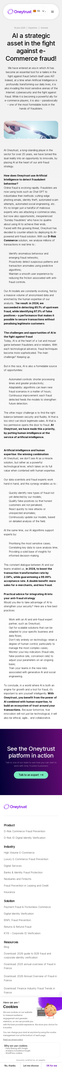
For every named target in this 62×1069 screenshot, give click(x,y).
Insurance (9, 892)
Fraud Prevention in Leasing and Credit (26, 885)
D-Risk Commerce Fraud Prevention (24, 831)
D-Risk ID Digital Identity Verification (24, 837)
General (44, 28)
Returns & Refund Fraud (17, 926)
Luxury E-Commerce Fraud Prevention (26, 859)
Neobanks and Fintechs (17, 878)
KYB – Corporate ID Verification (22, 933)
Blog (6, 946)
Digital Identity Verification (19, 913)
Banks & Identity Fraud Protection (23, 872)
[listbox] (38, 11)
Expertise (32, 28)
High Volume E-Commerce (19, 852)
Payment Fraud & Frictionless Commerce (27, 907)
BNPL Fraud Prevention (17, 920)
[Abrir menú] (55, 11)
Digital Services (13, 865)
